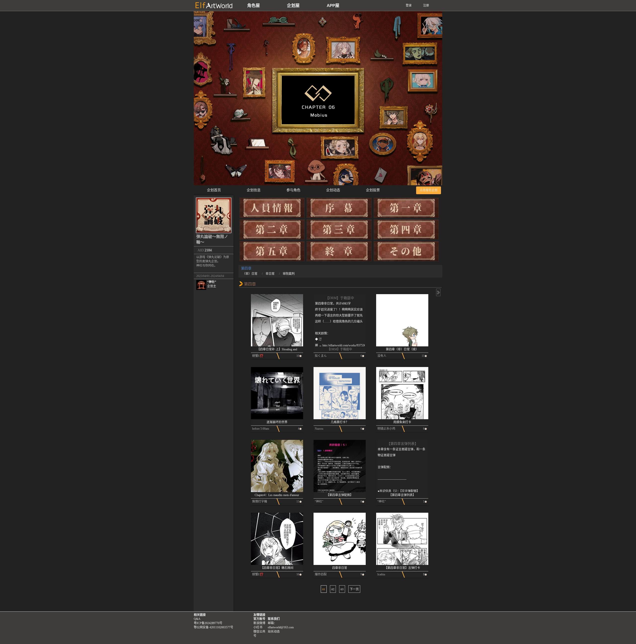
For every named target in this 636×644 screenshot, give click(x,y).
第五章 (272, 252)
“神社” (211, 284)
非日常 (270, 274)
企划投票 (373, 190)
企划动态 (333, 190)
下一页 (354, 589)
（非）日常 (249, 274)
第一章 (406, 209)
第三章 (339, 230)
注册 (426, 5)
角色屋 (253, 5)
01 (323, 589)
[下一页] (438, 292)
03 (342, 589)
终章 (339, 252)
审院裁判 (289, 274)
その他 (406, 252)
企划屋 (293, 5)
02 (332, 589)
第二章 (272, 230)
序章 (339, 209)
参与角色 (293, 190)
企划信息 (254, 190)
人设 (272, 209)
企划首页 (214, 190)
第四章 (406, 230)
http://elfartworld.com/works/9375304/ (345, 345)
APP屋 (333, 5)
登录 (409, 5)
